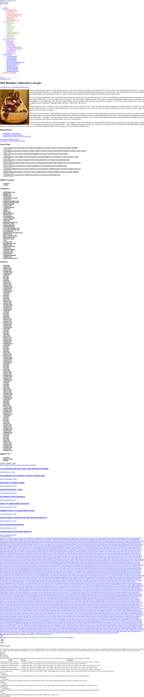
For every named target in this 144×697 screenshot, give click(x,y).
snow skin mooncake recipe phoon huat (44, 614)
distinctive (60, 563)
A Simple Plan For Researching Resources (16, 531)
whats (104, 629)
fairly (9, 569)
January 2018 (7, 408)
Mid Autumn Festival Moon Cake (15, 62)
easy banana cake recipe (20, 565)
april (103, 539)
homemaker (77, 583)
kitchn (20, 589)
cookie (109, 557)
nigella (36, 599)
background (84, 541)
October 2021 (7, 342)
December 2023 (7, 304)
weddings (88, 628)
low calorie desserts (96, 590)
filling (21, 571)
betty (113, 544)
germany (94, 575)
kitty (23, 589)
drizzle (92, 563)
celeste (66, 551)
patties (141, 602)
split (58, 616)
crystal (131, 559)
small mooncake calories (95, 613)
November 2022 (7, 324)
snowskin (57, 614)
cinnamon (101, 556)
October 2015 (7, 449)
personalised (42, 604)
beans (4, 544)
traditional (11, 622)
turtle (105, 622)
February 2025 (7, 283)
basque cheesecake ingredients (130, 542)
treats (67, 622)
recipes (88, 607)
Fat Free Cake (10, 44)
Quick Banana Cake (17, 607)
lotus (28, 590)
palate (83, 602)
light (1, 590)
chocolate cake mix (88, 554)
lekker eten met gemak (93, 589)
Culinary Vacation (74, 560)
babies (62, 541)
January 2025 (7, 285)
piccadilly (75, 604)
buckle (32, 547)
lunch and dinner (101, 592)
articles (118, 539)
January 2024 (7, 303)
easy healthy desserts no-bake (53, 565)
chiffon (54, 553)
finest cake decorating (50, 571)
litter (11, 590)
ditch (65, 563)
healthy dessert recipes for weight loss (103, 580)
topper (130, 620)
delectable (52, 562)
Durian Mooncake (11, 59)
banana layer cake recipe (100, 542)
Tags (14, 463)
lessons (132, 589)
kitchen (16, 589)
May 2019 (6, 385)
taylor (102, 619)
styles (36, 617)
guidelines (128, 577)
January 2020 (7, 373)
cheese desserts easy (122, 551)
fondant (12, 572)
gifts (98, 575)
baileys (100, 541)
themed (42, 620)
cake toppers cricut (81, 548)
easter (11, 565)
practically (33, 605)
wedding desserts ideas (67, 628)
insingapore (21, 587)
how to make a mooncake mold (111, 584)
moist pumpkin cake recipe (53, 596)
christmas (86, 556)
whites (66, 631)
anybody (59, 539)
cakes (134, 548)
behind (18, 544)
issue (90, 587)
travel (56, 622)
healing (53, 578)
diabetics (17, 563)
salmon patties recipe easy (55, 610)
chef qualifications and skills (31, 553)
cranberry (39, 559)
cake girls (45, 548)
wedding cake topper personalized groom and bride (93, 626)
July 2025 (6, 276)
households (106, 583)
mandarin (45, 593)
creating (76, 559)
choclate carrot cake (72, 554)
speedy (2, 616)
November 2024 (7, 288)
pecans (15, 604)
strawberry (3, 617)
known (30, 589)
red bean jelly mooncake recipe (121, 607)
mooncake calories (11, 598)
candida (75, 550)
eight (54, 566)
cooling (125, 557)
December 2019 (7, 375)
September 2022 (7, 327)
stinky (128, 616)
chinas (80, 553)
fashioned (29, 569)
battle (139, 542)
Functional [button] (3, 673)
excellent (78, 568)
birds (115, 544)
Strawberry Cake (11, 38)
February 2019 (7, 390)
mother (105, 598)
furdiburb (42, 575)
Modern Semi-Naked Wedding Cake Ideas (32, 596)
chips (65, 554)
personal (36, 604)
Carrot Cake (10, 41)
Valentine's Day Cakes (72, 623)
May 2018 (6, 402)
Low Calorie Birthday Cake (14, 47)
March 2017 (6, 423)
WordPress (31, 634)
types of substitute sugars (9, 623)
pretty (44, 605)
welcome (101, 628)
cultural (81, 560)
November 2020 (7, 358)
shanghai (47, 611)
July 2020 (6, 364)
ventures (118, 623)
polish (10, 605)
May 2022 (6, 333)
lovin (34, 590)
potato (18, 605)
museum (122, 598)
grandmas (102, 577)
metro (6, 595)
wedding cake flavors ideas (24, 626)
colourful (33, 557)
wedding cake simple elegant (60, 626)
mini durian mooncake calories (102, 595)
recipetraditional (95, 607)
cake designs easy (119, 547)
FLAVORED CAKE (9, 21)
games (69, 575)
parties (123, 602)
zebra (100, 632)
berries (35, 544)
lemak (100, 589)
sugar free (59, 617)
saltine (64, 610)
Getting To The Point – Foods (11, 489)
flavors (108, 571)
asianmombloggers (134, 539)
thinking (63, 620)
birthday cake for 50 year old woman (37, 545)
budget (36, 547)
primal (53, 605)
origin (53, 602)
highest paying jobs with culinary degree (124, 581)
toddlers (96, 620)
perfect (28, 604)
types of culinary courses (126, 622)
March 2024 (6, 300)
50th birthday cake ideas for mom (71, 538)
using (51, 623)
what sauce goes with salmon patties (93, 629)
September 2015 (7, 450)
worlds (56, 632)
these (56, 620)
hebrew (50, 581)
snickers (14, 614)
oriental (50, 602)
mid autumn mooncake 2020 (38, 595)
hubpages (92, 586)
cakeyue (31, 550)
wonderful (37, 632)
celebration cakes (53, 551)
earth (8, 565)
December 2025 (7, 271)
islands (87, 587)
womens (32, 632)
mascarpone (83, 593)
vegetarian (109, 623)
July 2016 (6, 435)
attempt (11, 541)
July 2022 (6, 330)
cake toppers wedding (126, 548)
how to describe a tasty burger (40, 584)
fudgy (138, 574)
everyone (68, 568)
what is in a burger (65, 629)
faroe (20, 569)
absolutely (85, 538)
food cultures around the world (58, 572)
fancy (12, 569)
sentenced (23, 611)
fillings (24, 571)
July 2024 (6, 294)
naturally (20, 599)
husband (107, 586)
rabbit (61, 607)
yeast (73, 632)
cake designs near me (27, 548)
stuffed (20, 617)
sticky (124, 616)
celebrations (61, 551)
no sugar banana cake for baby (46, 599)
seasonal (138, 610)
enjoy (9, 568)
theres (53, 620)
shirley (62, 611)
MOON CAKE (7, 54)
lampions (47, 589)
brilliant (126, 545)
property (109, 605)
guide (124, 577)
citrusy (119, 556)
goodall (47, 577)
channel (88, 551)
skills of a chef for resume (63, 613)
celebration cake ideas (42, 551)
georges (86, 575)
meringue (2, 595)
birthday (16, 87)
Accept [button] (65, 637)
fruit (111, 574)
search (134, 610)
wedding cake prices (47, 626)
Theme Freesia (24, 634)
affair (116, 538)
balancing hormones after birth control (14, 542)
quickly (54, 607)
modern (136, 595)
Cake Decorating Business (88, 547)
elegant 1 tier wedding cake (67, 566)
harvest (40, 578)
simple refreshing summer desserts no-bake (35, 613)
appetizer (72, 539)
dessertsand (115, 562)
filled (17, 571)
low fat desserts (34, 592)
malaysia (40, 593)
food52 (5, 574)
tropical (92, 622)
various (93, 623)
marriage (78, 593)
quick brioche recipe (28, 607)
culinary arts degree (17, 560)
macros (133, 592)
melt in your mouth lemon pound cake (132, 593)
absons (90, 538)
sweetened (36, 619)
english (6, 568)
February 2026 (7, 268)
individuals (6, 587)
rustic (21, 610)
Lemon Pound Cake (12, 33)
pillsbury (84, 604)
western (106, 628)
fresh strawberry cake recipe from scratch (82, 574)
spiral (33, 616)
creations (81, 559)
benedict (31, 544)
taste (89, 619)
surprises (19, 619)
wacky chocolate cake (25, 625)
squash (78, 616)
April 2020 (6, 369)
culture (109, 560)
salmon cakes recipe (43, 610)
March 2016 (6, 441)
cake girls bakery (52, 548)
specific (142, 614)
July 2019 (6, 382)
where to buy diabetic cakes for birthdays (41, 631)
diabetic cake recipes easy (133, 562)
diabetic (124, 562)
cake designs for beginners (132, 547)
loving (37, 590)
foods (8, 574)
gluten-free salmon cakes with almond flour (23, 577)
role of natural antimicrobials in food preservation (126, 608)
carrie (118, 550)
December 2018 (7, 393)
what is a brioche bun (54, 629)
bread (110, 545)
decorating (36, 562)
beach (1, 544)
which (54, 631)
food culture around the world (29, 572)
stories (131, 616)
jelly (116, 587)
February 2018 (7, 406)
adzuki (113, 538)
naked (7, 599)
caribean (114, 550)
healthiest (102, 578)
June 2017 (6, 418)
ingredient (12, 587)
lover (31, 590)
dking (68, 563)
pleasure (137, 604)
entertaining (26, 568)
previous (48, 605)
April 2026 (6, 265)
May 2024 (6, 297)
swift (46, 619)
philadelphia (58, 604)
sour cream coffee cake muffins (100, 614)
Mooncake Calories (12, 65)
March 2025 (6, 282)
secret (10, 611)
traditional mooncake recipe (39, 622)
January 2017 (7, 426)
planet (133, 604)
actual (100, 538)
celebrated (27, 551)
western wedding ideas (115, 628)
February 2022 (7, 337)
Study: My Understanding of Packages (14, 503)
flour (115, 571)
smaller (104, 613)
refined (58, 608)
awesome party (48, 541)
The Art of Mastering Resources (12, 524)
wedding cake (74, 625)
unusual (34, 623)
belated (22, 544)
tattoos (99, 619)
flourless (119, 571)
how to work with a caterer (78, 586)
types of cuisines (115, 622)
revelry (101, 608)
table (72, 619)
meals (108, 593)
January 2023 (7, 321)
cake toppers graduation (92, 548)
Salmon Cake (10, 36)
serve (28, 611)
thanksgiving (128, 619)
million (92, 595)
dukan (96, 563)
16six (1, 538)
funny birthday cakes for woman (20, 575)
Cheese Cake (10, 26)
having (49, 578)
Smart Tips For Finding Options (12, 482)
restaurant (96, 608)
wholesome (71, 631)
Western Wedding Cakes (13, 20)
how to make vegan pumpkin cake (41, 586)
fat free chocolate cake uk (90, 569)
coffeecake (17, 557)
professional (77, 605)
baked (107, 541)
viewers (140, 623)
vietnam (130, 623)
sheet (59, 611)
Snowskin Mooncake (12, 69)
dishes (56, 563)
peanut (11, 604)
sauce (94, 610)
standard (83, 616)
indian (141, 586)
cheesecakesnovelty (18, 553)
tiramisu (85, 620)
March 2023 (6, 318)
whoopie (76, 631)
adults (109, 538)
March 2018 (6, 405)
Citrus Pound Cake (112, 556)
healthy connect (89, 580)
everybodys (63, 568)
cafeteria (68, 547)
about (81, 538)
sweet (31, 619)
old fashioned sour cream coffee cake (85, 601)
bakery (138, 541)
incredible (137, 586)
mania (53, 593)
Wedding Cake (10, 18)
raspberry (69, 607)
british (14, 547)
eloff (102, 566)
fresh (31, 574)
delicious (62, 562)
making (36, 593)
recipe (84, 607)
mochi (131, 595)
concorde (64, 557)
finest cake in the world (70, 571)
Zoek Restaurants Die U (112, 632)
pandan (106, 602)
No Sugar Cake (11, 51)
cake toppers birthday (70, 548)
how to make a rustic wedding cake (129, 584)
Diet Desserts (10, 42)
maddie (137, 592)
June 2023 (6, 313)
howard (88, 586)
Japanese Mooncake (12, 60)
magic (6, 593)
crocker (110, 559)
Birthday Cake (10, 12)
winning (23, 632)
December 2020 (7, 357)
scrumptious (129, 610)
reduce (54, 608)
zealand (97, 632)
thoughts (71, 620)
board (103, 545)
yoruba (82, 632)
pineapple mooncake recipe (114, 604)
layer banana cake (71, 589)
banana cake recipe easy (77, 542)
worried (60, 632)
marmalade (72, 593)
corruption (138, 557)
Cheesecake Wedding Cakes (14, 14)
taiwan (76, 619)
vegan (97, 623)
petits (53, 604)
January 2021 (7, 355)
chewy (50, 553)
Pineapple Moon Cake (12, 66)
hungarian (102, 586)
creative (86, 559)
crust (128, 559)
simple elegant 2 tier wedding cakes (130, 611)
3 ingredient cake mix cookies (14, 538)
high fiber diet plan (79, 581)
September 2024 (7, 291)
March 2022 (6, 336)
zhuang (104, 632)
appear (68, 539)
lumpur (92, 592)
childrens (63, 553)
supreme (15, 619)
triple (88, 622)
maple (57, 593)
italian (97, 587)
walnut (48, 625)
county (10, 559)
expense (105, 568)
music (132, 598)
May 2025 (6, 279)
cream (48, 559)
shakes (43, 611)
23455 (4, 538)
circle (105, 556)
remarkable (80, 608)
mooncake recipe (92, 598)
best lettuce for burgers (63, 544)
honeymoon (88, 583)
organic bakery (37, 602)
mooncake (2, 598)
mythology (3, 599)
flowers (2, 572)
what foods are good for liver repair (27, 629)
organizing (44, 602)
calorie (35, 550)
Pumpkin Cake (10, 35)
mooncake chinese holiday (50, 598)
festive (10, 571)
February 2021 (7, 354)
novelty (81, 599)
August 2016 (6, 434)
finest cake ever (60, 571)
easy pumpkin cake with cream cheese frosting (85, 565)
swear (23, 619)
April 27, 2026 (11, 472)
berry (38, 544)
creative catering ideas (94, 559)
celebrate (22, 551)
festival (2, 571)
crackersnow (33, 559)
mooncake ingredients (81, 598)
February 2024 (7, 301)
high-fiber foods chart (104, 581)
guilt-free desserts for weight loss (13, 578)
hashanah (44, 578)
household (100, 583)
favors (107, 569)
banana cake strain (89, 542)
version (122, 623)
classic (123, 556)
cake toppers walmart (114, 548)
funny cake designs (35, 575)
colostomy (28, 557)
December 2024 (7, 286)
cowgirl (24, 559)
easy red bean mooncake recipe (106, 565)
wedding (68, 625)
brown (18, 547)
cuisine (135, 559)
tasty (95, 619)
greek (113, 577)
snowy (62, 614)
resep (92, 608)
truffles (96, 622)
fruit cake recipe (128, 574)
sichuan (78, 611)
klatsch (26, 589)
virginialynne (7, 625)
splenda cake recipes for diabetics (47, 616)
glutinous (37, 577)
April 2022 (6, 334)
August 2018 (6, 399)
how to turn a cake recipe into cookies (61, 586)
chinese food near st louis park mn (122, 553)
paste (130, 602)
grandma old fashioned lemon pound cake (88, 577)
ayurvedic (54, 541)
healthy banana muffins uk (129, 578)
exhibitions (93, 568)
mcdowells (104, 593)
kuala (43, 589)
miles (79, 595)
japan (105, 587)
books (106, 545)
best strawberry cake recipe (89, 544)
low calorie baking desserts (55, 590)
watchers (52, 625)
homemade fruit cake (51, 583)
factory (6, 569)
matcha (92, 593)
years (70, 632)
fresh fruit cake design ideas (40, 574)
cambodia (58, 550)
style (33, 617)
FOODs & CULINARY (9, 72)
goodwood (52, 577)
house (95, 583)
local (16, 590)
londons (25, 590)
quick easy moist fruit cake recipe (43, 607)
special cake (132, 614)
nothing (76, 599)
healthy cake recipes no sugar (40, 580)
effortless (46, 566)
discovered (51, 563)
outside (61, 602)
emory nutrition (114, 566)
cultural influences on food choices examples (95, 560)
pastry (137, 602)
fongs (19, 572)
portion (15, 605)
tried (85, 622)
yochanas (77, 632)
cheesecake (3, 553)
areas (106, 539)
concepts (26, 87)
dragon (77, 563)
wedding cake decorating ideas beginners (105, 625)
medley (116, 593)
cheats (105, 551)
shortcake (70, 611)
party (127, 602)
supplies (10, 619)
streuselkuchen (14, 617)
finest (42, 571)
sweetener (42, 619)
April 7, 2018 (10, 87)
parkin (114, 602)
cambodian (65, 550)
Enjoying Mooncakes (16, 568)
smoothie (130, 613)
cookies (113, 557)
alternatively (16, 539)
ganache (73, 575)
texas (123, 619)
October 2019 (7, 378)
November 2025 (7, 273)
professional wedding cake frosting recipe (91, 605)
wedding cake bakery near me (87, 625)
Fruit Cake (9, 30)
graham (67, 577)
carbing (98, 550)
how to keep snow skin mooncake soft (93, 584)
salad (28, 610)
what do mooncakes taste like (128, 628)
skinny (72, 613)
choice (54, 556)
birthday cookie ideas (75, 545)
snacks (2, 614)
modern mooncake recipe (13, 596)
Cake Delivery (99, 547)
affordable (121, 538)
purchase (136, 605)
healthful (57, 578)
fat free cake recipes (48, 569)
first (83, 571)
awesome (40, 541)
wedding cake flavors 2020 (135, 625)
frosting (103, 574)
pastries (134, 602)
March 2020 (6, 370)
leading (78, 589)
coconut (130, 556)
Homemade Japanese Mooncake (65, 583)
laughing (56, 589)
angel (33, 539)
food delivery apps (71, 572)
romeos (142, 608)
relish (75, 608)
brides (122, 545)
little (13, 590)
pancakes (102, 602)
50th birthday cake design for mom (35, 538)
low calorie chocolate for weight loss (81, 590)
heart (31, 581)
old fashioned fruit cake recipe (125, 599)
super (6, 619)
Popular (2, 463)
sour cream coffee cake (70, 614)
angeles (38, 539)
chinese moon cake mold (35, 554)
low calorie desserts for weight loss (111, 590)
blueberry (99, 545)
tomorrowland (111, 620)
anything (64, 539)
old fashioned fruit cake (111, 599)
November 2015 (7, 447)
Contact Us (6, 457)
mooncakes (100, 598)
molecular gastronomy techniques (101, 596)
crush (125, 559)
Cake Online (61, 548)
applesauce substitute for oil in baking (92, 539)
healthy (107, 578)
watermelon (58, 625)
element (99, 566)
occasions (98, 599)
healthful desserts (90, 578)
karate (1, 589)
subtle (48, 617)
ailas (128, 538)
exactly (73, 568)
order (126, 601)
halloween (28, 578)
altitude (21, 539)
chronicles (91, 556)
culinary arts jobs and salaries (30, 560)
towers (2, 622)
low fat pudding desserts (75, 592)
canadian (70, 550)
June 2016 (6, 437)
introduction (61, 587)
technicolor (107, 619)
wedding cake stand (74, 626)
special (126, 614)
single (54, 613)
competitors (45, 557)
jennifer (119, 587)
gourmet (63, 577)
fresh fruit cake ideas (53, 574)
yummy (92, 632)
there (50, 620)
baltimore (29, 542)
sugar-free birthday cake (92, 617)
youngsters (87, 632)
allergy (6, 539)
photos (70, 604)
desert (86, 562)
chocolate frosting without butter (23, 556)
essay (33, 568)
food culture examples (43, 572)
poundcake (27, 605)
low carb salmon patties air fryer (21, 592)
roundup (10, 610)
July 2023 (6, 312)
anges (41, 539)
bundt (39, 547)
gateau (81, 575)
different (32, 563)
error (30, 568)
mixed (128, 595)
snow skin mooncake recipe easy (24, 614)
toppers (134, 620)
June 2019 (6, 384)
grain (71, 577)
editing (36, 566)
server (31, 611)
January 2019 (7, 391)
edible (33, 566)
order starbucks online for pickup (13, 602)
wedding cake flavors (122, 625)
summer (137, 617)
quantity (6, 607)
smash (122, 613)
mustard (136, 598)
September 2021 (7, 343)
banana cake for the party (43, 542)
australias (20, 541)
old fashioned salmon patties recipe (66, 601)
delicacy (58, 562)
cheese (115, 551)
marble (61, 593)
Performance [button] (3, 677)
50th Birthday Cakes (12, 11)
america (30, 539)
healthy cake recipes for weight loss (23, 580)
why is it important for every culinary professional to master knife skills (118, 631)
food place (108, 572)
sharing (55, 611)
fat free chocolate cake (59, 569)
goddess (43, 577)
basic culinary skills (116, 542)
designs (94, 562)
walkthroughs (42, 625)
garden (78, 575)
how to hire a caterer (53, 584)
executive (87, 568)
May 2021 (6, 349)
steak (113, 616)
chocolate (80, 554)
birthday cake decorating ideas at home (17, 545)
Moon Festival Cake (12, 17)
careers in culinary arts (106, 550)
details (120, 562)
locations (20, 590)
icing (111, 586)
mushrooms (128, 598)
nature (24, 599)
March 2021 (6, 352)
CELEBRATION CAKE (10, 9)
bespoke (42, 544)
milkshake (84, 595)
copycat (130, 557)
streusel (8, 617)
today (88, 620)
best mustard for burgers (75, 544)
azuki (58, 541)
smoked (126, 613)
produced (70, 605)
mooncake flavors (71, 598)
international (50, 587)
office (103, 599)
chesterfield (45, 553)
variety (89, 623)
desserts (110, 562)
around (110, 539)
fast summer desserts (37, 569)
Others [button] (2, 691)
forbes (12, 574)
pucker (122, 605)
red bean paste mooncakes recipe (43, 608)
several (39, 611)
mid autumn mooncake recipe (70, 595)
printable (65, 605)
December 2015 (7, 446)
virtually (14, 625)
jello (113, 587)
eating (29, 566)
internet (56, 587)
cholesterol (59, 556)
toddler (92, 620)
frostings (107, 574)
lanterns (52, 589)
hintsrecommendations (6, 583)
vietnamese (135, 623)
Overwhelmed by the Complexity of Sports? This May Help (22, 475)
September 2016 (7, 432)
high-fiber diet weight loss (91, 581)
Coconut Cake (10, 27)
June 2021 (6, 348)
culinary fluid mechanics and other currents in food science (53, 560)
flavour (112, 571)
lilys (8, 590)
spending (6, 616)
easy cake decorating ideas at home (36, 565)
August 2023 (6, 310)
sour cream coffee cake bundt (84, 614)
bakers (134, 541)
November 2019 (7, 376)
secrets (14, 611)
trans (53, 622)
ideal (117, 586)
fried (94, 574)
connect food (70, 557)
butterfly (53, 547)
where (28, 631)
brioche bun (131, 545)
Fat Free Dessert (11, 45)
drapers (81, 563)
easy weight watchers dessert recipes (18, 566)
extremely (120, 568)
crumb (117, 559)
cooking (117, 557)
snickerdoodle (7, 614)
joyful (135, 587)
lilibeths (5, 590)
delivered (77, 562)
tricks (82, 622)
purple (141, 605)
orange (123, 601)
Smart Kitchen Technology (113, 613)
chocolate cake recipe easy (101, 554)
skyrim (75, 613)
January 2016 (7, 444)
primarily (57, 605)
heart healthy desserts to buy (40, 581)
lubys (88, 592)
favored (99, 569)
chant (92, 551)
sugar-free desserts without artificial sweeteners (111, 617)
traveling (60, 622)
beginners (13, 544)
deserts (90, 562)
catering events (133, 550)
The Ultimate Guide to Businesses (12, 496)
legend (85, 589)
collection (22, 557)
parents (111, 602)
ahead (125, 538)
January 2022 (7, 339)
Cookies (9, 24)
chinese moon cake (136, 553)
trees (70, 622)
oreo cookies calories (27, 602)
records (111, 607)
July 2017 (6, 417)
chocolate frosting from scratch (127, 554)
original (57, 602)
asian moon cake (124, 539)
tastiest (92, 619)
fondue (16, 572)
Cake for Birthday (38, 548)
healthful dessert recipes (79, 578)
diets (29, 563)
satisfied (90, 610)
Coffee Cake (10, 29)
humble (97, 586)
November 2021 (7, 340)
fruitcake (134, 574)
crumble (121, 559)
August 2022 (6, 328)
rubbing (15, 610)
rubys (18, 610)
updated (39, 623)
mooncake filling (61, 598)
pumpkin (131, 605)
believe (26, 544)
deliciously (68, 562)
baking (2, 542)
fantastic (17, 569)
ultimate (18, 623)
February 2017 (7, 425)
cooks (121, 557)
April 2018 (6, 403)
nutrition (85, 599)
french (28, 574)
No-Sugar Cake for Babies (61, 599)
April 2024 (6, 298)
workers (46, 632)
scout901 (119, 610)
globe (113, 575)
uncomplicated (24, 623)
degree (48, 562)
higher (112, 581)
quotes (58, 607)
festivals (6, 571)
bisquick (84, 545)
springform (70, 616)
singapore (49, 613)
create (68, 559)
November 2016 (7, 429)
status (110, 616)
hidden (54, 581)
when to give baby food (20, 631)
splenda (37, 616)
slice (79, 613)
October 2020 (7, 360)
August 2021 (6, 345)
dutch (5, 565)
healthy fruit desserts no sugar (130, 580)
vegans (101, 623)
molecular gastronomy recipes (84, 596)
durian (106, 563)
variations (84, 623)
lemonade (127, 589)
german (90, 575)
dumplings (101, 563)
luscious (108, 592)
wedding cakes (24, 628)
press (41, 605)
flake (97, 571)
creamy (64, 559)
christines (80, 556)
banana (34, 542)
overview (71, 602)
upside (48, 623)
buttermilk (58, 547)
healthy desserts (118, 580)
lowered (84, 592)
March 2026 (6, 267)
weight (97, 628)
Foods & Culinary (8, 219)
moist (44, 596)
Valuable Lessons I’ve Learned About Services (17, 510)
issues (93, 587)
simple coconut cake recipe (113, 611)
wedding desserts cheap (54, 628)
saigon (25, 610)
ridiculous (110, 608)
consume (83, 557)
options (119, 601)
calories (39, 550)
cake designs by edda (109, 547)
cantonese (83, 550)
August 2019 (6, 381)
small (87, 613)
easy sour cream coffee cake (122, 565)
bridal (118, 545)
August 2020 (6, 363)
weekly (93, 628)
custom (127, 560)
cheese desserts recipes (134, 551)
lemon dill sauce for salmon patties (115, 589)
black (87, 545)
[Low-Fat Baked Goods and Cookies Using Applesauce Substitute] (18, 465)
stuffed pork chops (27, 617)
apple (77, 539)
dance (11, 562)
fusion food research (58, 575)
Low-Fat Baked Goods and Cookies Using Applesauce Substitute (24, 468)
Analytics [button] (2, 682)
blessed (91, 545)
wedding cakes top (43, 628)
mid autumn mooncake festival (54, 595)
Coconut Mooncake (12, 57)
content (94, 557)
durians (2, 565)
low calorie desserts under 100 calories (130, 590)
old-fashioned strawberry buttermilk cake (106, 601)
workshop (51, 632)
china (71, 553)
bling (95, 545)
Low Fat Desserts (11, 50)
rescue (88, 608)
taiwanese (80, 619)
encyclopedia (133, 566)
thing (59, 620)
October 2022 (7, 325)
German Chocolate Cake (13, 32)
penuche (24, 604)
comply (55, 557)
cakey (26, 550)
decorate (31, 562)
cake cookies (77, 547)
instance (31, 587)
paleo (87, 602)
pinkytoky (124, 604)
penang (19, 604)
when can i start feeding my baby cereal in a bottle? (120, 629)
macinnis (118, 592)
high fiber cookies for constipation (65, 581)
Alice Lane (3, 479)
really (76, 607)
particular (119, 602)
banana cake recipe (66, 542)
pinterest (129, 604)
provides (118, 605)
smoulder (136, 613)
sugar (55, 617)
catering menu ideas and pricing (11, 551)
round (6, 610)
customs (131, 560)
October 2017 (7, 412)
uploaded (43, 623)
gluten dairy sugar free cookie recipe (128, 575)
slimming (82, 613)
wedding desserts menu (79, 628)
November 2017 (7, 411)
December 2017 (7, 409)
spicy (25, 616)
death (18, 562)
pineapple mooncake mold (99, 604)
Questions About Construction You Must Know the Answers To (23, 517)
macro (129, 592)
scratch (124, 610)
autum (25, 541)
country (6, 559)
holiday (18, 583)
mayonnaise (98, 593)
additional (105, 538)
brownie (22, 547)
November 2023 (7, 306)
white (62, 631)
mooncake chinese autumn (23, 598)
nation (11, 599)
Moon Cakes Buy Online (13, 63)
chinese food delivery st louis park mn (103, 553)
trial (80, 622)
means (112, 593)
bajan (104, 541)
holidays (22, 583)
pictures (80, 604)
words (42, 632)
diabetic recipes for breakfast (7, 563)
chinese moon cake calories (7, 554)
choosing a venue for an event (70, 556)
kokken (35, 589)
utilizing (55, 623)
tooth (116, 620)
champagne (83, 551)
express (116, 568)
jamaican (101, 587)
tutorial (109, 622)
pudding (127, 605)
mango (50, 593)
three (75, 620)
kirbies (12, 589)
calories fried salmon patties (49, 550)
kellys (5, 589)
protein (114, 605)
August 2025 (6, 274)
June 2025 (6, 277)
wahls (36, 625)
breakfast (114, 545)
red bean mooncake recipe (13, 608)
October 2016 (7, 431)
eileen (57, 566)
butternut (63, 547)
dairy (139, 560)
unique (30, 623)
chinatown (85, 553)
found (18, 574)
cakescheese (14, 550)
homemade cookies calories (38, 583)
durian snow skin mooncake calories (131, 563)
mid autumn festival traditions (22, 595)
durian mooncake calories (114, 563)
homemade (28, 583)
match (88, 593)
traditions (49, 622)
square (74, 616)
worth (64, 632)
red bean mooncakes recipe (27, 608)
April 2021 (6, 351)
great (106, 577)
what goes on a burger (43, 629)
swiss (52, 619)
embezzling (107, 566)
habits (23, 578)
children (59, 553)
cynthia (136, 560)
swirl (49, 619)
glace (110, 575)
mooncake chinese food (36, 598)
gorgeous (57, 577)
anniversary (49, 539)
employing (121, 566)
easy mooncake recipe (67, 565)
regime (68, 608)
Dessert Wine (103, 562)
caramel (89, 550)
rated (73, 607)
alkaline (2, 539)
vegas (104, 623)
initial (16, 587)
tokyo (100, 620)
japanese (109, 587)
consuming (89, 557)
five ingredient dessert (90, 571)
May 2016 (6, 438)
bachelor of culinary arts (74, 541)
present (38, 605)
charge (96, 551)
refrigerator (63, 608)
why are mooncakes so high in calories (89, 631)
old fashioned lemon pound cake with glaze (44, 601)
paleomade (91, 602)
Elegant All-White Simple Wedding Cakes (85, 566)
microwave (11, 595)
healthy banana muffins (115, 578)
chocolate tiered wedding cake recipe (42, 556)
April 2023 (6, 316)
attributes (15, 541)
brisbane (6, 547)
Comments (8, 463)
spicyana (29, 616)
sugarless (126, 617)
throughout (79, 620)
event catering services (47, 568)
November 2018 (7, 394)
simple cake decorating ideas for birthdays (95, 611)
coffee (5, 557)
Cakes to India (7, 550)
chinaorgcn (76, 553)
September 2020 (7, 361)
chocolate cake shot (113, 554)
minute (112, 595)
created (72, 559)
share (51, 611)
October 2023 (7, 307)
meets (119, 593)
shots (74, 611)
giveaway (106, 575)
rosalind (2, 610)
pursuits (2, 607)
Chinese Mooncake (12, 56)
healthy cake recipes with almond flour (58, 580)
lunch (95, 592)
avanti (32, 541)
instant (35, 587)
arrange (114, 539)
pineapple (89, 604)
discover (46, 563)
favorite (104, 569)
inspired (27, 587)
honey (82, 583)
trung (99, 622)
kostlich (39, 589)
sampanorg (69, 610)
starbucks (88, 616)
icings (114, 586)
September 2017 (7, 414)
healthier (97, 578)
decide (27, 562)
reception (80, 607)
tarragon (85, 619)
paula (4, 604)
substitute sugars (42, 617)
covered (15, 559)
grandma (74, 577)
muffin (109, 598)
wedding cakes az (33, 628)
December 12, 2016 (11, 479)
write (67, 632)
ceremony (77, 551)
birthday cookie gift (64, 545)
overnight (66, 602)
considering (77, 557)
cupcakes (118, 560)
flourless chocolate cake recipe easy (131, 571)
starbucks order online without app (100, 616)
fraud (25, 574)
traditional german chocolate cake (23, 622)
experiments (110, 568)
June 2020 (6, 366)
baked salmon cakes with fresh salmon (119, 541)
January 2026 (7, 270)
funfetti (6, 575)
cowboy (19, 559)
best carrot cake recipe (51, 544)
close (126, 556)
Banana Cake (10, 23)
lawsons (61, 589)
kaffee (139, 587)
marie (64, 593)
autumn (29, 541)
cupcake (113, 560)
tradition (6, 622)
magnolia (11, 593)
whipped (58, 631)
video (125, 623)
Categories (6, 183)
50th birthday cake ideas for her (53, 538)
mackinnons (124, 592)
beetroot (9, 544)
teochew (119, 619)
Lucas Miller (3, 87)
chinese (91, 553)
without (28, 632)
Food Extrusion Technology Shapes (95, 572)
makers (31, 593)
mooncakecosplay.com (6, 634)
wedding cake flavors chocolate (8, 626)
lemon (104, 589)
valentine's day (62, 623)
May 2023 (6, 315)
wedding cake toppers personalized (128, 626)
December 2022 (7, 322)
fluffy (8, 572)
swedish (28, 619)
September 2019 (7, 379)
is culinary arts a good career (77, 587)
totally (140, 620)
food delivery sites (81, 572)
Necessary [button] (2, 653)
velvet (113, 623)
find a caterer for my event (34, 571)
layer (65, 589)
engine (2, 568)
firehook (79, 571)
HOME (5, 8)
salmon (35, 610)
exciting (82, 568)
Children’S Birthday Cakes (14, 15)
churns (96, 556)
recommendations (104, 607)
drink (89, 563)
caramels (93, 550)
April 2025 (6, 280)
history (14, 583)
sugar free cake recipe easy (79, 617)
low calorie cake (67, 590)
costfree (2, 559)
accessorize (96, 538)
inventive (67, 587)
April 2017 (6, 421)
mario (67, 593)
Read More (70, 637)
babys (65, 541)
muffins (113, 598)
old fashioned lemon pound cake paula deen (21, 601)
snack (140, 613)
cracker (28, 559)
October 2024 (7, 289)
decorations (43, 562)
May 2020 (6, 367)
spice (21, 616)
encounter (127, 566)
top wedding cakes (123, 620)
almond (10, 539)
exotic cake (99, 568)
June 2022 (6, 331)
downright (72, 563)
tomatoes (104, 620)
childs (68, 553)
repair (85, 608)
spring (65, 616)
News (4, 240)
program (104, 605)
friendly (98, 574)
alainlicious (133, 538)
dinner (36, 563)
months (118, 596)
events (54, 568)
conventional (99, 557)
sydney (56, 619)
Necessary (4, 655)
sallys (31, 610)
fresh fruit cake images (65, 574)
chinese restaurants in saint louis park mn (53, 554)
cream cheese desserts (56, 559)
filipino (14, 571)
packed (80, 602)
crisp (101, 559)
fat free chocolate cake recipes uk (74, 569)
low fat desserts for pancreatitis (46, 592)
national (15, 599)
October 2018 (7, 396)
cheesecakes (9, 553)
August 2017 (6, 415)
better (109, 544)
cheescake (110, 551)
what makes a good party (77, 629)
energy (139, 566)
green (117, 577)
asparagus (2, 541)
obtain (89, 599)
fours (22, 574)
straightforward (138, 616)
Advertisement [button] (4, 687)
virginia (2, 625)
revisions (105, 608)
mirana (116, 595)
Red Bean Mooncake (12, 68)
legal (81, 589)
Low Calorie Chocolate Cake (14, 48)
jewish (123, 587)
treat (64, 622)
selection (18, 611)
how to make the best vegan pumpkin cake (21, 586)
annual (54, 539)
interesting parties (42, 587)
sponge (61, 616)
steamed (118, 616)
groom (120, 577)
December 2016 (7, 428)
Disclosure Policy (8, 459)
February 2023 (7, 319)
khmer (8, 589)
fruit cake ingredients (117, 574)
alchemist (138, 538)
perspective (49, 604)
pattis (1, 604)
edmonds (41, 566)
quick (10, 607)
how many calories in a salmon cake (119, 583)
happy (36, 578)
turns (102, 622)
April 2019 (6, 387)
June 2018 (6, 400)
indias (1, 587)
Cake (72, 547)
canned (79, 550)
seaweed (6, 611)
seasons (2, 611)
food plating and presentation (118, 572)
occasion (93, 599)
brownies (27, 547)
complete (50, 557)
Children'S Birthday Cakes (11, 202)
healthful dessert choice (66, 578)
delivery (82, 562)
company (38, 557)
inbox (132, 586)
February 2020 (7, 372)
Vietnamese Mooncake (13, 71)
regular (72, 608)
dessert (98, 562)
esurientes (37, 568)
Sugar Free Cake (11, 53)
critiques (105, 559)
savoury (114, 610)
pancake (97, 602)
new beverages (30, 599)
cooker (105, 557)
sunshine (2, 619)
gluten (117, 575)
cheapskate (101, 551)
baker (131, 541)
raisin (64, 607)
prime (61, 605)
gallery (65, 575)
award (36, 541)
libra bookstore (138, 589)
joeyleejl (127, 587)
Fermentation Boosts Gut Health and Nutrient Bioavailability (125, 569)
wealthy (64, 625)
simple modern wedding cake (16, 613)
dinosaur (41, 563)
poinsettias (3, 605)
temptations (113, 619)
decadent (22, 562)
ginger (101, 575)
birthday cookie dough (53, 545)
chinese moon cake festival (22, 554)
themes (46, 620)
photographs (65, 604)
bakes (142, 541)
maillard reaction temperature (21, 593)
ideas (120, 586)
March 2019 (6, 388)
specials (137, 614)
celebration (21, 87)
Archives (5, 185)
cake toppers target (104, 548)
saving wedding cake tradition (104, 610)
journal (132, 587)
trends (73, 622)
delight (73, 562)
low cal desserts (44, 590)
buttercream (47, 547)
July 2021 (6, 346)
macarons (113, 592)
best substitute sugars (102, 544)
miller (88, 595)
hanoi (32, 578)
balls (25, 542)
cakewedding (21, 550)
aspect (7, 541)
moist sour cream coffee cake (68, 596)
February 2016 (7, 443)
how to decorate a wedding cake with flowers (20, 584)
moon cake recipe (136, 596)
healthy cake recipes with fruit (77, 580)
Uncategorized (7, 253)
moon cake (129, 596)
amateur (26, 539)
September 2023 (7, 309)
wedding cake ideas (37, 626)
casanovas (126, 550)
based (109, 542)
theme (38, 620)
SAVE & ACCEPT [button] (5, 696)
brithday (10, 547)
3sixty (24, 538)
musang (117, 598)
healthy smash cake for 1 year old (21, 581)
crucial (113, 559)
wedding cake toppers (112, 626)
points (7, 605)
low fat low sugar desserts (62, 592)
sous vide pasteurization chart (116, 614)
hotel (92, 583)
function (2, 575)
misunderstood (122, 595)
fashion (24, 569)
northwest (71, 599)
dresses (86, 563)
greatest (110, 577)
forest (15, 574)
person (32, 604)
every (58, 568)
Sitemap (5, 460)
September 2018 (7, 397)
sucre (52, 617)
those (67, 620)
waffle (33, 625)
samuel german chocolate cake (80, 610)
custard (123, 560)
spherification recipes (14, 616)
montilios (123, 596)
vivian (18, 625)
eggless (51, 566)
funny (10, 575)
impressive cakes (126, 586)
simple (82, 611)
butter (42, 547)
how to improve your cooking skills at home (70, 584)
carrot (122, 550)
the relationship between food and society (26, 620)
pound (22, 605)
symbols (68, 619)
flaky (100, 571)
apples (80, 539)
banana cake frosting (55, 542)
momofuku (113, 596)
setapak (35, 611)
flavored (104, 571)
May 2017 (6, 420)
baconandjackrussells (92, 541)
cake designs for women (15, 548)
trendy (76, 622)
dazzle (15, 562)
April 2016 (6, 440)
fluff (5, 572)
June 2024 (6, 295)
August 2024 (6, 292)
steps (121, 616)
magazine (2, 593)
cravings (45, 559)
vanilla (80, 623)
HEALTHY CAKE (8, 39)
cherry (40, 553)
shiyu (65, 611)
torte (137, 620)
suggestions (132, 617)
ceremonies (71, 551)
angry (44, 539)
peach (7, 604)
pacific (76, 602)
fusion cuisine (48, 575)
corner (133, 557)
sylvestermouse (62, 619)
